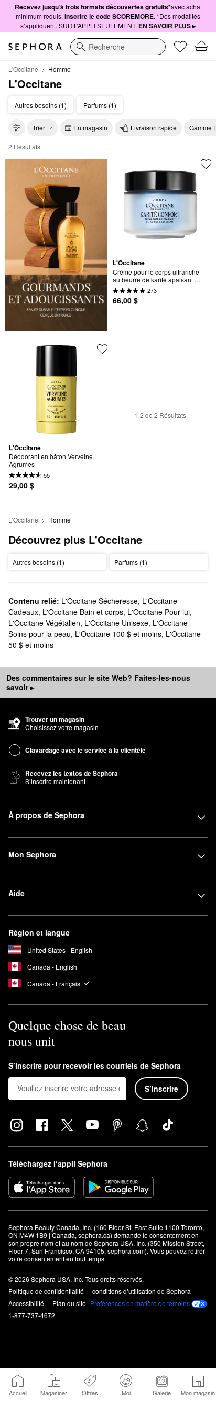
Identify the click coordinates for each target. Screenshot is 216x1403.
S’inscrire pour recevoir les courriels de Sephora (94, 1066)
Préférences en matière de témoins (140, 1303)
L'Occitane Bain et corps (82, 611)
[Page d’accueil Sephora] (35, 46)
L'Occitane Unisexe (116, 622)
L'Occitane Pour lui (158, 611)
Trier (39, 127)
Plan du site (69, 1303)
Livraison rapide (154, 127)
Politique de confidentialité (46, 1291)
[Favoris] (180, 46)
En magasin (90, 127)
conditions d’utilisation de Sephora (141, 1291)
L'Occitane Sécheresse (99, 600)
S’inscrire (161, 1088)
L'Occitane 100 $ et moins (118, 633)
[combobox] (118, 46)
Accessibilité (26, 1303)
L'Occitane (23, 68)
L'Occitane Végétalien (44, 622)
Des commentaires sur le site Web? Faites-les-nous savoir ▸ (98, 682)
